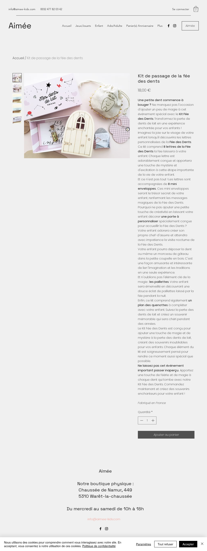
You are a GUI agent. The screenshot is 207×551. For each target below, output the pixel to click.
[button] (195, 9)
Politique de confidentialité (99, 546)
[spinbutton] (147, 420)
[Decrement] (141, 420)
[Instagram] (175, 26)
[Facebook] (169, 26)
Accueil (18, 58)
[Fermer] (202, 544)
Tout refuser (165, 544)
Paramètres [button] (143, 544)
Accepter (188, 544)
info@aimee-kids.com (21, 9)
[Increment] (153, 420)
